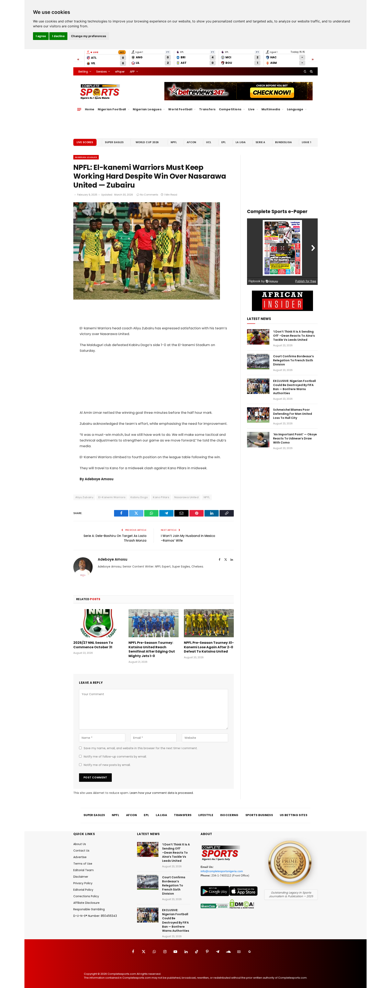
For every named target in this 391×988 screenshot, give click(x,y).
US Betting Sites (293, 815)
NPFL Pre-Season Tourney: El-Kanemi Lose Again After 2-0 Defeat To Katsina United (209, 647)
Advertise (80, 857)
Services (101, 71)
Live (251, 109)
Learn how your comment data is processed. (161, 793)
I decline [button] (58, 36)
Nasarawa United (186, 497)
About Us (79, 844)
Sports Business (259, 815)
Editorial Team (83, 870)
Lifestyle (205, 815)
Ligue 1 (306, 142)
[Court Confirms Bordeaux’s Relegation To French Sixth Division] (258, 361)
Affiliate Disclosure (86, 903)
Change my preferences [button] (88, 36)
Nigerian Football (112, 109)
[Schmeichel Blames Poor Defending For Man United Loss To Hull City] (258, 415)
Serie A (260, 142)
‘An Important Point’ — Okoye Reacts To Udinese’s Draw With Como (295, 438)
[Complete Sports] (100, 91)
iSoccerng (229, 815)
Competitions (230, 109)
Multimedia (270, 109)
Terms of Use (82, 864)
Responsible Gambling (89, 909)
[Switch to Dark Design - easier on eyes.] (305, 71)
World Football (180, 109)
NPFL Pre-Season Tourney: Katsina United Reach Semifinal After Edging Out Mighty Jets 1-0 (152, 649)
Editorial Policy (83, 890)
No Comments (149, 194)
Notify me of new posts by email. (107, 765)
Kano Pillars (161, 497)
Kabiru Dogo (139, 497)
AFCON (191, 142)
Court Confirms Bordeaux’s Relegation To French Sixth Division (293, 360)
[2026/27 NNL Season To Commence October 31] (98, 623)
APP (132, 71)
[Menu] (79, 109)
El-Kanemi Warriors (111, 497)
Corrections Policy (86, 896)
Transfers (207, 109)
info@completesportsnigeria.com (222, 871)
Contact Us (81, 851)
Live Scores (85, 142)
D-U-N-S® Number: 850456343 (95, 916)
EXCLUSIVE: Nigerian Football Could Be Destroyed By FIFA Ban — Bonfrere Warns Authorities (294, 387)
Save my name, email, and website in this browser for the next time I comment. (141, 748)
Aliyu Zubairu (84, 497)
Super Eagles (114, 142)
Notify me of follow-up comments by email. (115, 757)
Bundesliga (283, 142)
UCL (208, 142)
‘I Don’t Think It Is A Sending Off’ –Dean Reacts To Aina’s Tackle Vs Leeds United (294, 336)
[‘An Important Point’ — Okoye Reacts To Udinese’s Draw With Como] (258, 439)
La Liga (241, 142)
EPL (223, 142)
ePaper (119, 71)
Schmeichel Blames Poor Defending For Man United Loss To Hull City (292, 414)
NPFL (174, 142)
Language (295, 109)
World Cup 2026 (147, 142)
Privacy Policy (82, 883)
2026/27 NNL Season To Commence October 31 (93, 645)
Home (89, 109)
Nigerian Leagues (147, 109)
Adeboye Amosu (112, 559)
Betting (83, 71)
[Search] (311, 71)
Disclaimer (80, 877)
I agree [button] (41, 36)
